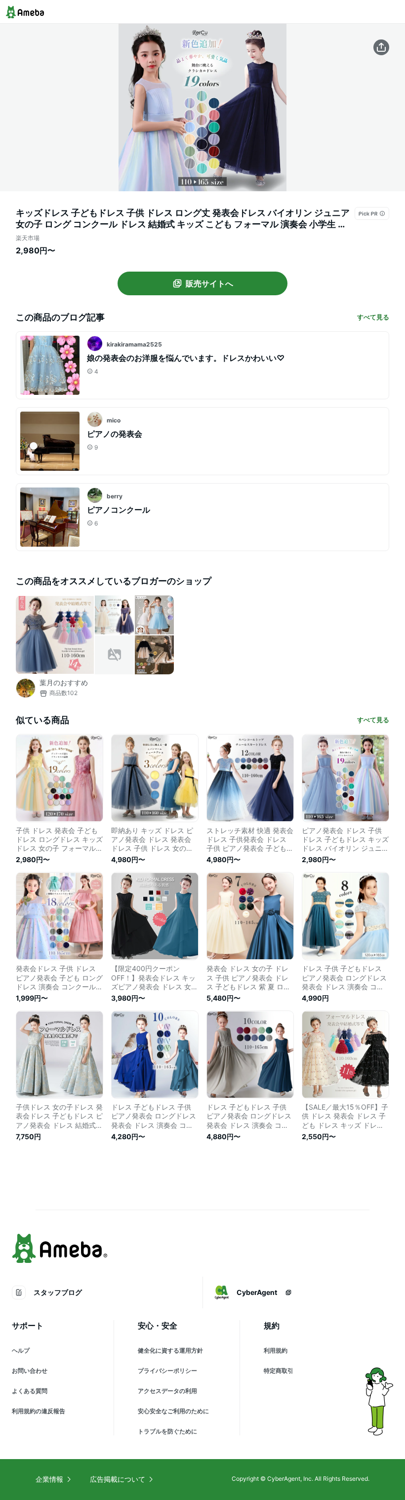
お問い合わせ (29, 1370)
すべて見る (373, 317)
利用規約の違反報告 (38, 1411)
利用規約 (275, 1350)
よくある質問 (29, 1391)
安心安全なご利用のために (173, 1411)
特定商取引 (278, 1370)
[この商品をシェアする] (381, 47)
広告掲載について (117, 1479)
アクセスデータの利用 (167, 1391)
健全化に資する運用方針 (170, 1350)
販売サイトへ (209, 283)
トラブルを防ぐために (167, 1431)
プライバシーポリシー (167, 1370)
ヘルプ (21, 1350)
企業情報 (49, 1479)
